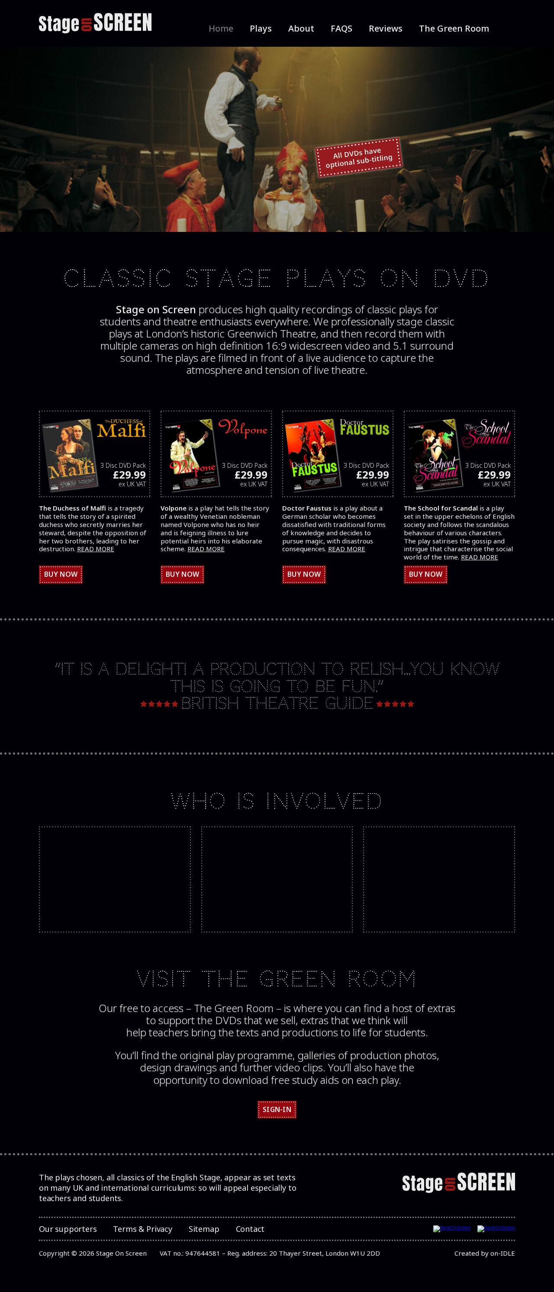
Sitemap (204, 1229)
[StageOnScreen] (95, 23)
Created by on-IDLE (484, 1253)
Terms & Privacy (142, 1229)
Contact (250, 1229)
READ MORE (95, 548)
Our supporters (68, 1229)
